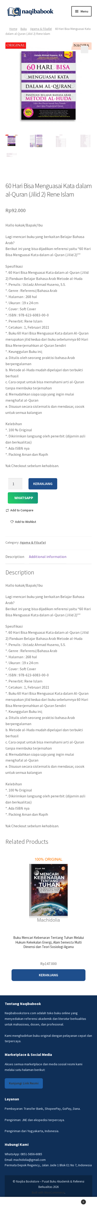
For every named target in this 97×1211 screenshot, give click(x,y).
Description (14, 556)
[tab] (14, 557)
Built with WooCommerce (48, 1193)
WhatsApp (23, 497)
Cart (74, 1200)
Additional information (47, 556)
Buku (23, 29)
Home (13, 29)
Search (48, 1204)
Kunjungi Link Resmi (24, 1083)
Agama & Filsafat (41, 29)
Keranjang (43, 483)
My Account (16, 1204)
